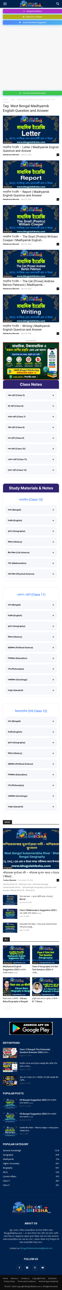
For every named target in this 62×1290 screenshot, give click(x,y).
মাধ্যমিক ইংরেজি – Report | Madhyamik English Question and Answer (26, 193)
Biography (7, 995)
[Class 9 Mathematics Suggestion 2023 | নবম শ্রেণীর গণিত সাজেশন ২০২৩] (10, 914)
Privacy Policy (9, 1281)
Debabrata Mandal (11, 155)
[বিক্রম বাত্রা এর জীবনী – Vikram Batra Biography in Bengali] (16, 986)
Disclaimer (52, 1278)
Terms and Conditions (27, 1281)
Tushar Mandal (9, 880)
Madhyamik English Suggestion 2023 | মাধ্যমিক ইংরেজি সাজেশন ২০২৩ (14, 969)
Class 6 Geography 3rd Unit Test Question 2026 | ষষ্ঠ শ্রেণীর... (45, 969)
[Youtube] (43, 1268)
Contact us (25, 1278)
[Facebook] (19, 1268)
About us (14, 1278)
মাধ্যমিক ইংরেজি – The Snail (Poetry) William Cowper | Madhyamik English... (30, 238)
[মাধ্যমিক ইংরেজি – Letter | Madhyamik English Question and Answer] (31, 130)
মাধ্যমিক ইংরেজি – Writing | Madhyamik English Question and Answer (26, 327)
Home (5, 99)
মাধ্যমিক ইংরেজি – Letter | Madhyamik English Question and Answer (31, 148)
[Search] (58, 4)
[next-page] (9, 1008)
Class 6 (35, 963)
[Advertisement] (31, 57)
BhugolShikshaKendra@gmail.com (36, 1248)
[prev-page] (4, 1008)
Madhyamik (8, 142)
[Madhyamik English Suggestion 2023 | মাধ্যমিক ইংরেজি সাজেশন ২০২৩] (16, 954)
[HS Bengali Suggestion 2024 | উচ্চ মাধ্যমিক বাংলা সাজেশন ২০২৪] (10, 1117)
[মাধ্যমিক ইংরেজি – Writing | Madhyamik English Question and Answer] (31, 308)
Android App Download (48, 1281)
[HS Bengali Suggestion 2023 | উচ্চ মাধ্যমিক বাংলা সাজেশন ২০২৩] (10, 1104)
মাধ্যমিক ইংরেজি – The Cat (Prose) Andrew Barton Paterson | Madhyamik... (28, 283)
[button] (5, 4)
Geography (8, 868)
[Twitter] (35, 1268)
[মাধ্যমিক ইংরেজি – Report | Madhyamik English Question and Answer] (31, 174)
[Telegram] (27, 1268)
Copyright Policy (38, 1278)
